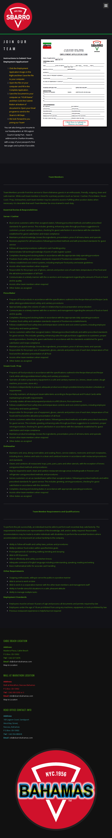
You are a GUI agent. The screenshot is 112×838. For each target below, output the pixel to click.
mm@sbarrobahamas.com (21, 696)
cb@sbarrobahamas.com (20, 661)
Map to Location (11, 665)
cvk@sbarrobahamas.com (21, 737)
